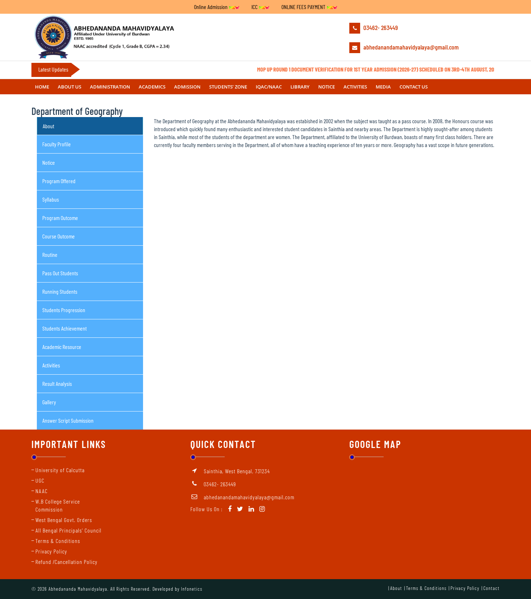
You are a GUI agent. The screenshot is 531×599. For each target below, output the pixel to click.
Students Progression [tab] (63, 309)
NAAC (41, 490)
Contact (491, 588)
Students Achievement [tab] (64, 328)
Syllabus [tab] (50, 199)
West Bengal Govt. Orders (63, 519)
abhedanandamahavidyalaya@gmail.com (410, 47)
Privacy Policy (51, 551)
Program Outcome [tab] (60, 217)
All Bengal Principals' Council (68, 530)
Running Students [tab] (59, 291)
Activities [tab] (51, 365)
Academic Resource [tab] (61, 346)
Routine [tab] (49, 254)
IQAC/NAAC (269, 86)
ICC (255, 6)
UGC (39, 480)
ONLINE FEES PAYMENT (304, 6)
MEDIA (383, 86)
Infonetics (191, 589)
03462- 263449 (380, 27)
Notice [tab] (48, 162)
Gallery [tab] (49, 401)
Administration (110, 86)
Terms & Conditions (57, 540)
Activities (355, 86)
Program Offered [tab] (58, 180)
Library (300, 86)
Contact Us (414, 86)
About (396, 588)
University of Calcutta (60, 469)
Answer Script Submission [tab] (68, 420)
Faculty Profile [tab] (56, 144)
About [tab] (48, 125)
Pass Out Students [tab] (60, 273)
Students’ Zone (228, 86)
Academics (152, 86)
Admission (187, 86)
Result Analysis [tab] (57, 383)
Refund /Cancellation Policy (66, 561)
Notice (326, 86)
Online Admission (211, 6)
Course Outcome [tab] (58, 236)
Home (42, 86)
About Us (69, 86)
